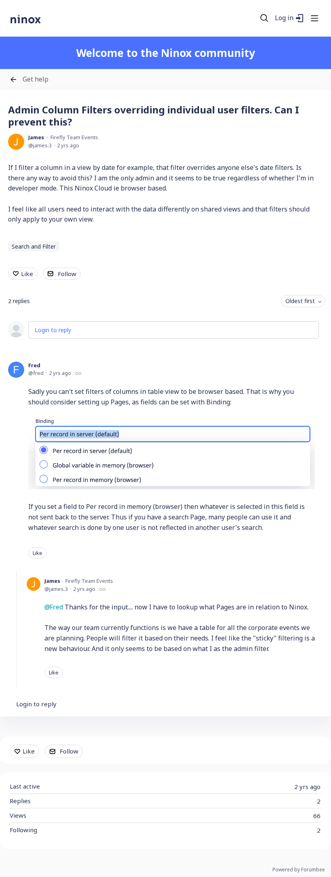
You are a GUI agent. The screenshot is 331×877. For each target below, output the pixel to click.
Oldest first (300, 301)
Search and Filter (34, 246)
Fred (34, 365)
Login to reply (53, 330)
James (36, 137)
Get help (35, 79)
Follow (67, 274)
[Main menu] (314, 18)
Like (27, 274)
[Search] (264, 18)
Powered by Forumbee (298, 870)
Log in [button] (284, 18)
